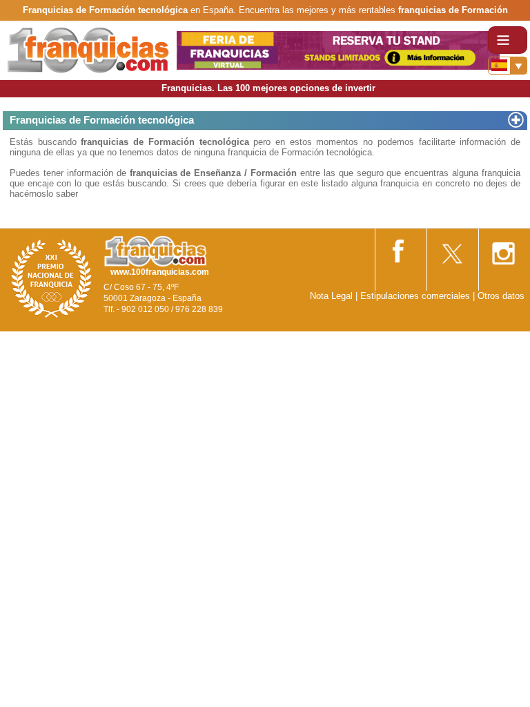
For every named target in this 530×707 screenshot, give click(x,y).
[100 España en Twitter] (451, 249)
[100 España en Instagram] (503, 249)
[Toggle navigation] (507, 40)
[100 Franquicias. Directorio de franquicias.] (88, 49)
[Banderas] (507, 66)
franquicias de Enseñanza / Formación (213, 173)
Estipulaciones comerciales (416, 296)
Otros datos (501, 296)
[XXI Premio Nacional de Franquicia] (52, 278)
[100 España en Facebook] (399, 248)
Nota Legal (331, 296)
